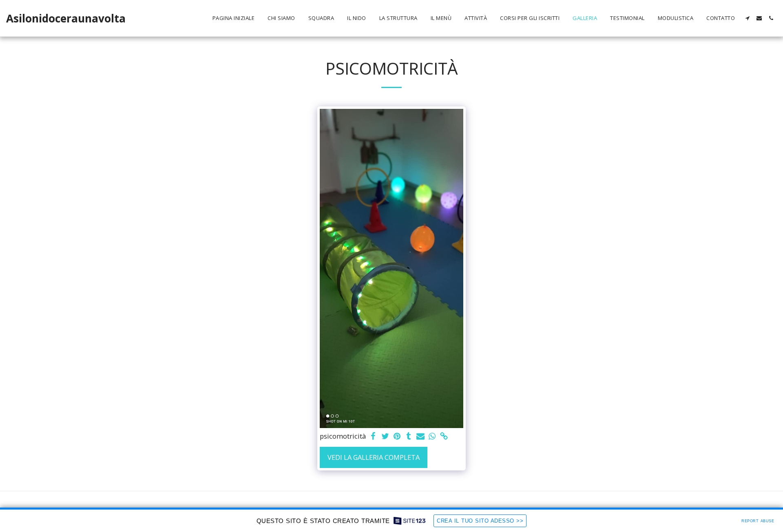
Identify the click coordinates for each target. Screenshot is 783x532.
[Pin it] (397, 436)
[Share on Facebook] (373, 436)
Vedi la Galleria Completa (373, 457)
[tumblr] (409, 436)
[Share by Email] (420, 436)
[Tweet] (385, 436)
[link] (444, 436)
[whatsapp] (432, 436)
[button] (747, 18)
